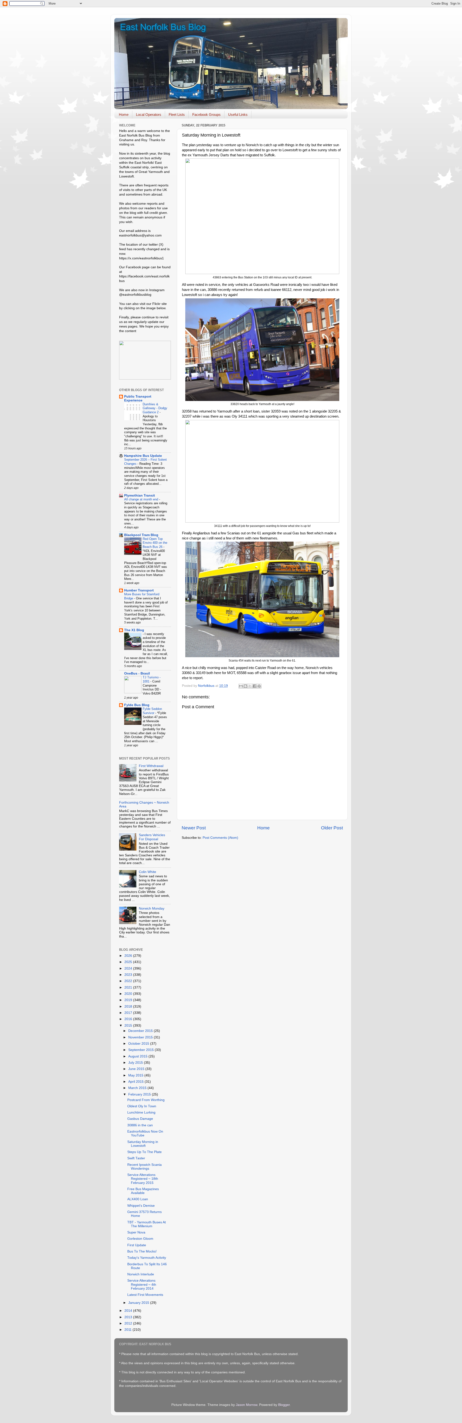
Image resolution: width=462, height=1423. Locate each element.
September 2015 (141, 1050)
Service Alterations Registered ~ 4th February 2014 (141, 1284)
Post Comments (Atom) (220, 837)
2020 (128, 994)
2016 (128, 1019)
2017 (128, 1013)
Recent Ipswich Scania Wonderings (144, 1166)
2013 (128, 1317)
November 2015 (141, 1037)
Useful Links (238, 114)
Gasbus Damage (140, 1119)
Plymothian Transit (139, 495)
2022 (128, 981)
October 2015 (139, 1043)
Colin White (147, 872)
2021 (128, 987)
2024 (128, 968)
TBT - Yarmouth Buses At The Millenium (146, 1224)
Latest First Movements (145, 1295)
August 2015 (138, 1056)
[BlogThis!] (245, 686)
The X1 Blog (134, 630)
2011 (128, 1329)
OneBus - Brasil (137, 673)
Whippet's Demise (141, 1205)
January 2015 (139, 1303)
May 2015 (136, 1075)
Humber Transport (139, 590)
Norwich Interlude (140, 1274)
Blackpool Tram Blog (141, 535)
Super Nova (136, 1232)
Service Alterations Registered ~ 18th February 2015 (142, 1178)
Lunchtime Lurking (141, 1112)
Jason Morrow (246, 1405)
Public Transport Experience (137, 398)
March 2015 (138, 1088)
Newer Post (194, 827)
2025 (128, 962)
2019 (128, 1000)
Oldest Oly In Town (141, 1106)
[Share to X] (250, 686)
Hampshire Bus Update (143, 456)
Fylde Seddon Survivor (152, 711)
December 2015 (141, 1031)
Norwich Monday (151, 908)
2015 (128, 1025)
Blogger (284, 1405)
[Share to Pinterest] (259, 686)
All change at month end (141, 499)
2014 (128, 1310)
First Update (136, 1245)
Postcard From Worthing (146, 1100)
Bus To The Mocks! (142, 1251)
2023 (128, 975)
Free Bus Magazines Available (143, 1191)
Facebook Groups (206, 114)
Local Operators (148, 114)
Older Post (332, 827)
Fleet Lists (177, 114)
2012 (128, 1323)
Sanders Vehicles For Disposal (152, 837)
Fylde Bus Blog (136, 705)
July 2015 (136, 1062)
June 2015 (136, 1069)
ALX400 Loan (137, 1199)
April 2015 (136, 1081)
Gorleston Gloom (140, 1238)
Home (123, 114)
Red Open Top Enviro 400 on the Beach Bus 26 (155, 543)
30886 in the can (140, 1125)
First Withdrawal (151, 766)
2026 (128, 955)
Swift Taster (136, 1158)
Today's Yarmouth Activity (146, 1257)
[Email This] (240, 686)
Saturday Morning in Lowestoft (142, 1144)
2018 (128, 1006)
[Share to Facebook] (254, 686)
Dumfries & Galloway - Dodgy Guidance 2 (155, 408)
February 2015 (140, 1094)
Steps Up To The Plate (144, 1152)
